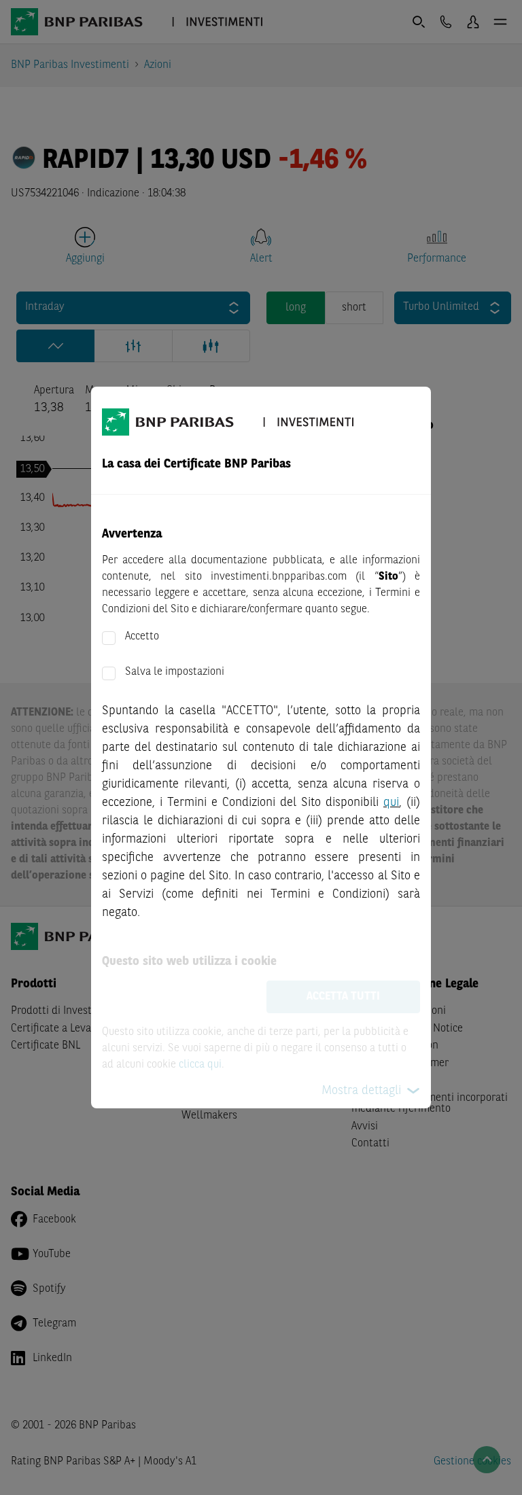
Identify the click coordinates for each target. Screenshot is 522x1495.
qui (391, 802)
